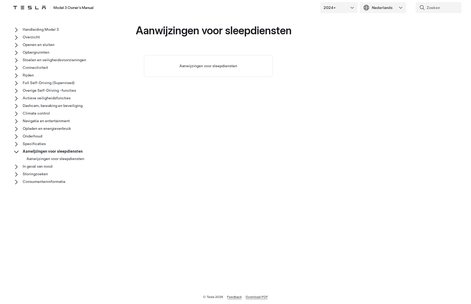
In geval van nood (37, 166)
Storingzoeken (35, 174)
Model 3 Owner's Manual (73, 7)
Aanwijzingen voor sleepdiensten (208, 66)
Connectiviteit (35, 67)
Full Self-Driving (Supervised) (49, 83)
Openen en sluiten (39, 44)
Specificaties (34, 144)
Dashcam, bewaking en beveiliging (53, 105)
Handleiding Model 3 (41, 29)
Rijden (28, 75)
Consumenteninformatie (44, 181)
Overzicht (31, 37)
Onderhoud (32, 136)
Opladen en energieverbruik (47, 128)
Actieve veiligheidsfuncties (47, 98)
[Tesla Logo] (29, 7)
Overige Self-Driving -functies (49, 90)
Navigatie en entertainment (46, 121)
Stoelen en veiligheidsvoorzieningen (54, 60)
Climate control (36, 113)
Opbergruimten (36, 52)
